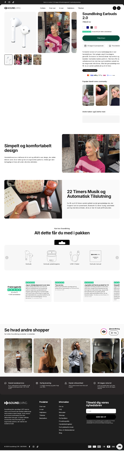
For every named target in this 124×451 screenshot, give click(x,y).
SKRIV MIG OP (101, 417)
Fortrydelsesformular (66, 427)
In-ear (41, 409)
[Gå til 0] (8, 59)
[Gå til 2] (18, 59)
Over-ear (42, 406)
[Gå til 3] (28, 59)
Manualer (62, 412)
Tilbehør (42, 415)
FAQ (60, 409)
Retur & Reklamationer (67, 430)
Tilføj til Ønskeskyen (90, 70)
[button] (93, 46)
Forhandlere (63, 418)
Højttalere (42, 412)
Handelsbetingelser (65, 424)
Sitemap (62, 415)
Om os (61, 406)
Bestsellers (43, 418)
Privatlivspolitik (64, 421)
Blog (60, 433)
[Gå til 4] (37, 59)
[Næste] (71, 35)
